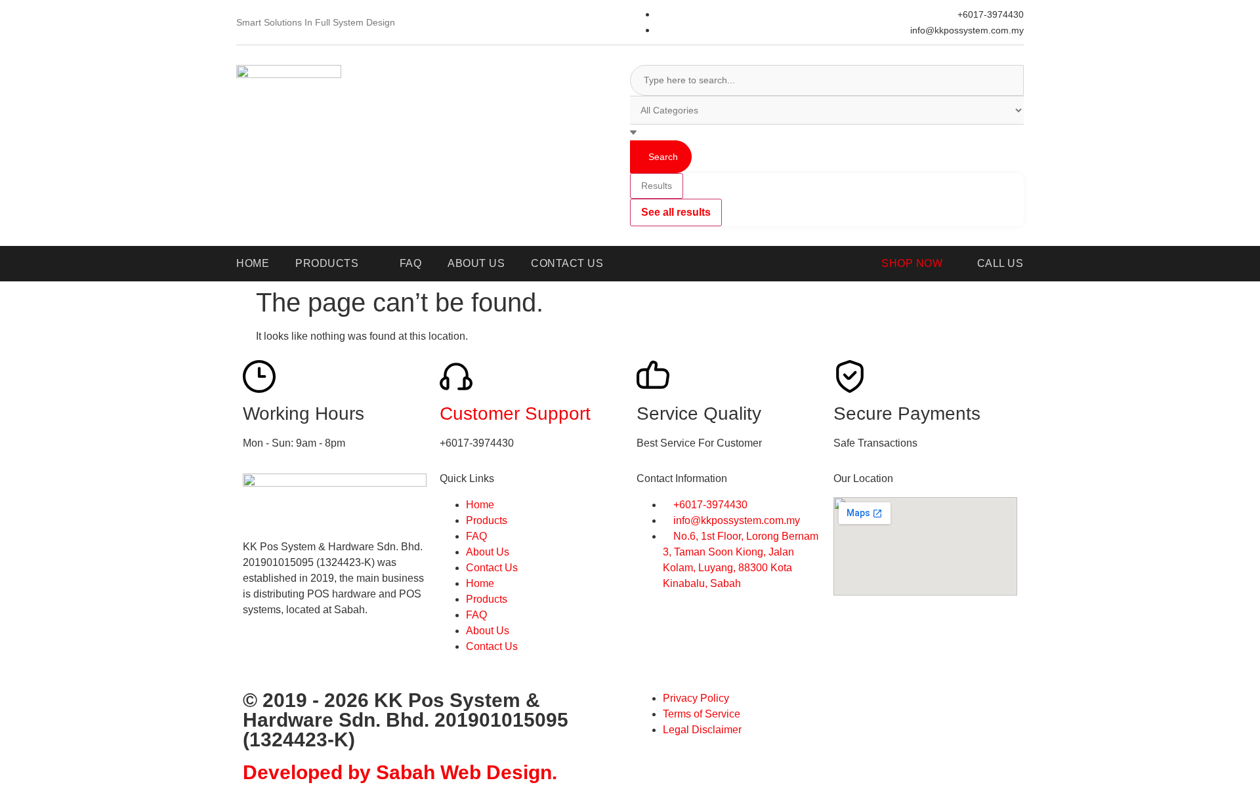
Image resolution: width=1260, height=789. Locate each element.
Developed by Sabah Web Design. (400, 772)
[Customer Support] (456, 376)
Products (486, 520)
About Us (487, 551)
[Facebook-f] (259, 656)
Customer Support (515, 413)
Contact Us (492, 567)
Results (656, 185)
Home (480, 504)
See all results (676, 212)
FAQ (476, 536)
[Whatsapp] (294, 656)
